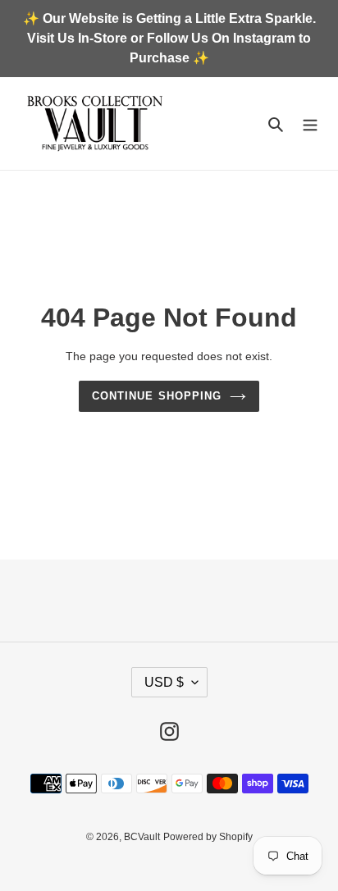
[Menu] (310, 123)
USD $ (164, 682)
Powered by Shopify (208, 837)
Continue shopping (157, 396)
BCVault (142, 837)
